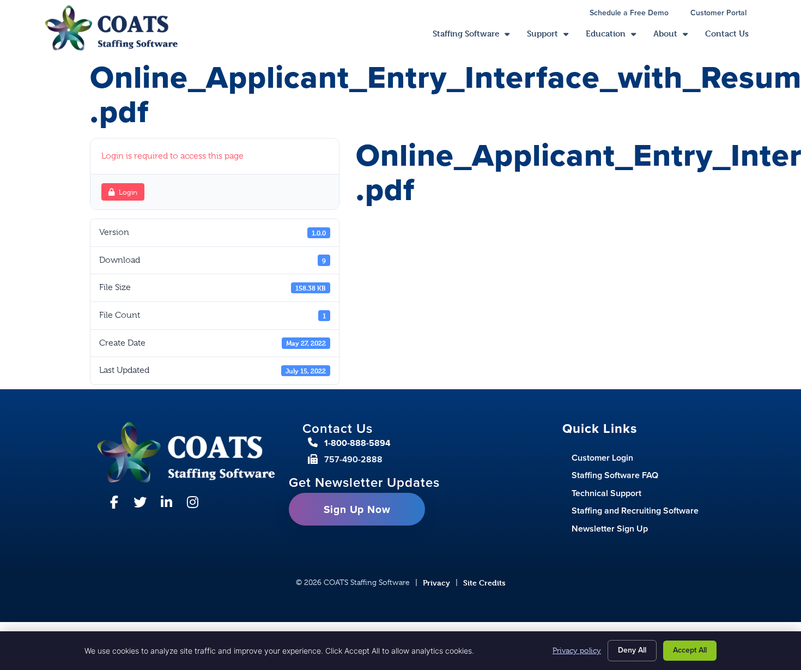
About (674, 36)
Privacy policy (577, 650)
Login (128, 192)
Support (552, 36)
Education (615, 36)
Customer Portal (723, 14)
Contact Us (731, 36)
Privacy (436, 582)
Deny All (632, 650)
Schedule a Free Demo (634, 14)
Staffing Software (475, 36)
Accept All (690, 650)
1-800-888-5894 (357, 443)
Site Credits (484, 582)
